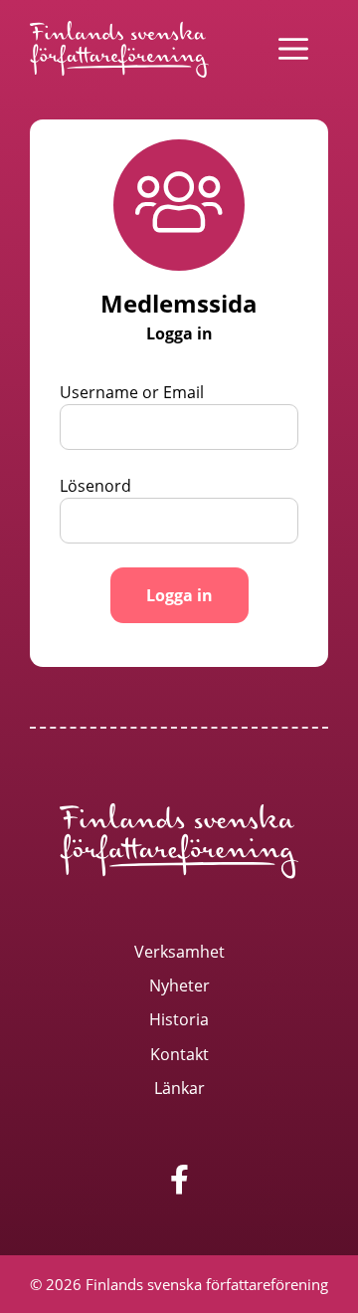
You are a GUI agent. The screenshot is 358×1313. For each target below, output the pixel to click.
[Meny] (293, 49)
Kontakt (179, 1054)
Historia (179, 1019)
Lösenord (95, 486)
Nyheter (179, 985)
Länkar (179, 1088)
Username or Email (132, 392)
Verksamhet (179, 952)
